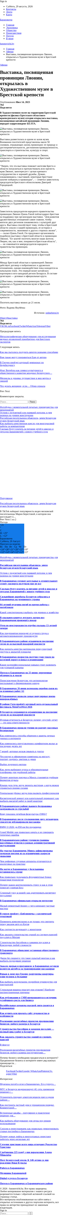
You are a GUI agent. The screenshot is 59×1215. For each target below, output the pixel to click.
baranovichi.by (7, 43)
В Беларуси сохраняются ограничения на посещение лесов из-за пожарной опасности (28, 713)
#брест (3, 318)
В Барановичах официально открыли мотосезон (26, 900)
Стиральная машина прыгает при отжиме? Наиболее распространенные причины (27, 991)
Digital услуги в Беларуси (14, 1178)
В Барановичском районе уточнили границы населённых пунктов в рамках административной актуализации (27, 843)
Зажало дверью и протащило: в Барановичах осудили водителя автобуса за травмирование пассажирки (29, 967)
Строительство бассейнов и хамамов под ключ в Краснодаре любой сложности (25, 943)
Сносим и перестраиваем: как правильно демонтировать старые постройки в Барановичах (29, 1130)
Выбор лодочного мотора (13, 764)
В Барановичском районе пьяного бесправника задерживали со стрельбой (26, 807)
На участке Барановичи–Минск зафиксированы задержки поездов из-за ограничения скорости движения (26, 853)
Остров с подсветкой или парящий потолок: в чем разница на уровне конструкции (26, 414)
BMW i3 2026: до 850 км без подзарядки (20, 827)
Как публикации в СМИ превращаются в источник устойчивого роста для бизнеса (28, 999)
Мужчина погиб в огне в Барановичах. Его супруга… (28, 1084)
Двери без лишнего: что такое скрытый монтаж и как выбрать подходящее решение (27, 959)
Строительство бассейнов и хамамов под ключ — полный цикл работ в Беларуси (27, 1030)
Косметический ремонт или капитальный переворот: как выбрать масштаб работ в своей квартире (29, 799)
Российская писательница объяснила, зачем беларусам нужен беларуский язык (24, 566)
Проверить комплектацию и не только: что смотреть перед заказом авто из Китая (27, 923)
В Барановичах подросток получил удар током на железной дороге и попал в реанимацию (27, 658)
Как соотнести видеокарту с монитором (20, 929)
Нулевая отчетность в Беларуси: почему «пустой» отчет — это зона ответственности (29, 721)
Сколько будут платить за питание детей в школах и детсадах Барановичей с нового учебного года (27, 430)
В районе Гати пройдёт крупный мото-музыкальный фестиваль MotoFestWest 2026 (29, 705)
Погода (10, 36)
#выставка (12, 318)
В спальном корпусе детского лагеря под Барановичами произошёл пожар (22, 619)
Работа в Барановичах (12, 1168)
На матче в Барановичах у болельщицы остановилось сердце (22, 870)
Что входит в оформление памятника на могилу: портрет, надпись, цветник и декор (25, 758)
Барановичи (6, 19)
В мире (9, 38)
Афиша (3, 65)
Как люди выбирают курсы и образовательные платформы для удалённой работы (24, 771)
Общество (11, 30)
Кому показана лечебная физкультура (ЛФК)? (23, 814)
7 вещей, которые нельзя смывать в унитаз (22, 751)
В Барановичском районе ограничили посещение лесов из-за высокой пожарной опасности (27, 642)
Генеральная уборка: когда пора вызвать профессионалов (29, 793)
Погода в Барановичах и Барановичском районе (26, 1183)
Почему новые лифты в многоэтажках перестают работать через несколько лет (25, 1138)
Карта (9, 14)
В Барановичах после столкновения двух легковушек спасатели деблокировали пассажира (29, 820)
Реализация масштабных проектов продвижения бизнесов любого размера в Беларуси (27, 1022)
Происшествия (13, 33)
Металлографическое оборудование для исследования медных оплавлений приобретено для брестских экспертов (28, 339)
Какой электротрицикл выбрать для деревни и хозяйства (29, 612)
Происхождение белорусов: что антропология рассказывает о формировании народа (24, 682)
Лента (9, 12)
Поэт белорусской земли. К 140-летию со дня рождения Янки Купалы (24, 1161)
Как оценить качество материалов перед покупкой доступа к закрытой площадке (26, 650)
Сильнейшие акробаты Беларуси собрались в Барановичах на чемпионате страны (25, 598)
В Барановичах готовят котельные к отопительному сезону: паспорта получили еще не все (29, 582)
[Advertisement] (29, 465)
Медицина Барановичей (13, 1173)
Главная (10, 25)
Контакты (11, 9)
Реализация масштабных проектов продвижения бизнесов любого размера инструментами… (25, 1051)
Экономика (12, 27)
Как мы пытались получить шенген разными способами (29, 352)
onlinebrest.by (52, 313)
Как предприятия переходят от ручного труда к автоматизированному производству (24, 634)
